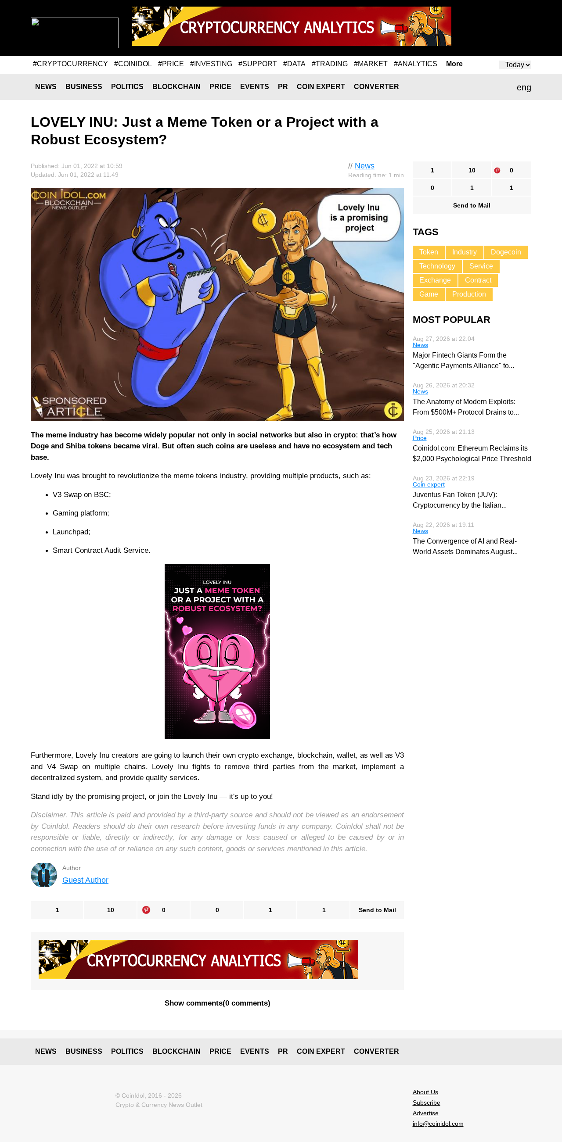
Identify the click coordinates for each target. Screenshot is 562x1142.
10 (110, 909)
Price (220, 86)
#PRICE (171, 64)
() (217, 1003)
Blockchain (176, 86)
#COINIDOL (133, 64)
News (46, 86)
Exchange (435, 280)
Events (254, 86)
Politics (127, 86)
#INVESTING (211, 64)
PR (283, 86)
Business (83, 86)
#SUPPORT (257, 64)
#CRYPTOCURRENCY (70, 64)
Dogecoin (506, 252)
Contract (478, 280)
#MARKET (371, 64)
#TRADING (330, 64)
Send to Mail (377, 909)
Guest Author (85, 880)
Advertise (426, 1113)
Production (469, 294)
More (454, 64)
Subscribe (426, 1102)
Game (428, 294)
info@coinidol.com (438, 1123)
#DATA (294, 64)
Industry (464, 252)
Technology (437, 266)
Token (428, 252)
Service (481, 266)
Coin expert (321, 86)
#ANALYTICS (415, 64)
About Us (425, 1091)
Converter (376, 86)
